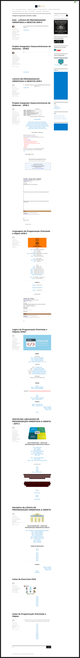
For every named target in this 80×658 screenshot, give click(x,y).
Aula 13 (37, 638)
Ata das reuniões (37, 499)
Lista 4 (32, 270)
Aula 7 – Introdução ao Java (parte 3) (37, 538)
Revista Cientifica (46, 11)
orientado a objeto (15, 61)
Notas (37, 412)
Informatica (17, 434)
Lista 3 (32, 269)
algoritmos (18, 31)
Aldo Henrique (14, 28)
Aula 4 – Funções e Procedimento (34, 361)
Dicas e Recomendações (16, 11)
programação (14, 31)
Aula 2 (35, 250)
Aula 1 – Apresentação (37, 447)
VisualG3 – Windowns (47, 406)
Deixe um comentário (15, 39)
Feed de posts (57, 106)
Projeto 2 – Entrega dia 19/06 (37, 405)
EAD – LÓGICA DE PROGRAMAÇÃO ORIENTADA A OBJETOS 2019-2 (29, 21)
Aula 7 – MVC (37, 455)
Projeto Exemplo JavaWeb (37, 274)
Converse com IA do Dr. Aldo (21, 9)
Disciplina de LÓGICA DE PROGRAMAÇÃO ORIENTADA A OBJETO (31, 508)
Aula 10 (37, 634)
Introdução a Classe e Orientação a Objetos (39, 371)
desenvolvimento (15, 433)
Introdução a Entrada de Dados (38, 369)
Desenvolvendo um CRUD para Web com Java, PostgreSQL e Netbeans (37, 124)
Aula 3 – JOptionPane (37, 449)
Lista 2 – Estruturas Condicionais (37, 387)
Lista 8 (33, 278)
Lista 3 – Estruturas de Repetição (37, 388)
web (13, 65)
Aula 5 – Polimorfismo (37, 452)
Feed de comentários (58, 107)
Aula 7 (34, 258)
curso (16, 432)
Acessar (56, 105)
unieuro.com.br (29, 140)
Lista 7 (31, 277)
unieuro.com (29, 139)
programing (16, 121)
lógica (15, 37)
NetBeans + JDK (48, 409)
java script (13, 60)
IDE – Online (25, 11)
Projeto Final (37, 572)
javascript (17, 60)
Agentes (55, 115)
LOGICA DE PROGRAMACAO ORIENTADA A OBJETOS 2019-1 (27, 80)
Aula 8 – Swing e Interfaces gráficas (37, 457)
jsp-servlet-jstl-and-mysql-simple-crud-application (37, 123)
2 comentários (14, 247)
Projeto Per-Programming (37, 287)
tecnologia (16, 122)
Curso (24, 150)
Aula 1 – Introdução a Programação (37, 357)
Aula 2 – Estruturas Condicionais (37, 359)
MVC (17, 243)
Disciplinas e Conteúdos (31, 9)
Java (19, 59)
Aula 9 (35, 261)
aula (13, 432)
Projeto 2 (34, 290)
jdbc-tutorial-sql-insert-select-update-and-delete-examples (37, 125)
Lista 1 (34, 266)
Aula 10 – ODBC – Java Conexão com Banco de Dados (37, 460)
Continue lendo (26, 29)
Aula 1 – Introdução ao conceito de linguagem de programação (37, 530)
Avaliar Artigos (38, 11)
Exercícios (13, 340)
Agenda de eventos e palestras (54, 9)
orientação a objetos (57, 118)
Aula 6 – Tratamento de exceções (37, 453)
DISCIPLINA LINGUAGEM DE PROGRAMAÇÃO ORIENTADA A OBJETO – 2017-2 (31, 421)
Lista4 (37, 470)
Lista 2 (34, 267)
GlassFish (16, 59)
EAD (13, 37)
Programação (17, 38)
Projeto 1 (37, 495)
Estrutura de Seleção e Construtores (38, 372)
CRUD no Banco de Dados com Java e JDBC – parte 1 (37, 128)
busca (59, 115)
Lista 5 (32, 271)
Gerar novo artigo (31, 11)
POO (15, 62)
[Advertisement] (61, 86)
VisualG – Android (47, 408)
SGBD (19, 121)
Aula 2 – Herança (37, 448)
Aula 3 (34, 252)
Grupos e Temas (37, 492)
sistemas (13, 122)
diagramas (13, 434)
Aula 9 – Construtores (37, 540)
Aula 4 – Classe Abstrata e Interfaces (37, 451)
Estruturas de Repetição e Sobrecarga (39, 373)
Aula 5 (34, 254)
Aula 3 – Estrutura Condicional (37, 532)
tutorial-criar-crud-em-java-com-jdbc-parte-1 (37, 121)
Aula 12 (37, 637)
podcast (13, 62)
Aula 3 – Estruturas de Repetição (37, 360)
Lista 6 (32, 273)
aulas (14, 432)
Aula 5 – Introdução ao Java (37, 535)
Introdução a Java (39, 367)
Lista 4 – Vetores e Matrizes (37, 399)
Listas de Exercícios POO (24, 579)
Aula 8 (32, 259)
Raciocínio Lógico (15, 94)
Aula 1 (32, 249)
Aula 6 (32, 256)
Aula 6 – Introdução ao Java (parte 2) (37, 536)
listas (17, 342)
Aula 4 (28, 253)
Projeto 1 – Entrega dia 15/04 (37, 404)
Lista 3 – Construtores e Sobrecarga (37, 397)
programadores (16, 64)
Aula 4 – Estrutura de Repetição (37, 534)
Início (13, 9)
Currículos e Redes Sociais (42, 9)
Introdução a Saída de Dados (39, 368)
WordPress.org (57, 108)
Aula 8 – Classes (37, 539)
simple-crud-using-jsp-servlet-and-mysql (37, 127)
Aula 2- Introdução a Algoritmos (37, 531)
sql (19, 64)
